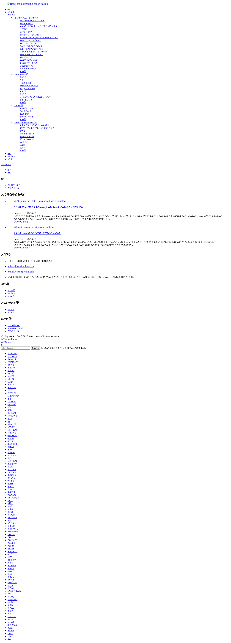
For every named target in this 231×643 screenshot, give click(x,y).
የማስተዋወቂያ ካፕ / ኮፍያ (32, 20)
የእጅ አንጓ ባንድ (27, 88)
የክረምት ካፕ (26, 57)
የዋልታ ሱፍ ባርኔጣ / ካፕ (31, 54)
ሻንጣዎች (18, 105)
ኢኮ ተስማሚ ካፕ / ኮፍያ (31, 48)
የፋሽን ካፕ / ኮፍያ (28, 63)
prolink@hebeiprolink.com (21, 271)
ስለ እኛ (11, 12)
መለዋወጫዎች (21, 74)
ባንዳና (23, 94)
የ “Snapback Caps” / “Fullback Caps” (39, 37)
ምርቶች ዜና (13, 187)
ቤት (9, 9)
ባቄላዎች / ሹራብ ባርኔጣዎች (33, 51)
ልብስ (22, 145)
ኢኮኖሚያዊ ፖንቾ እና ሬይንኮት (34, 125)
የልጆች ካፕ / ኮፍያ (28, 60)
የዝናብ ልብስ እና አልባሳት (25, 122)
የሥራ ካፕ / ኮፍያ (28, 68)
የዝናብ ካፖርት (27, 136)
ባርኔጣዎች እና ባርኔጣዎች (26, 17)
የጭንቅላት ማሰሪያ (29, 85)
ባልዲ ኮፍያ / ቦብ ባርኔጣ (31, 46)
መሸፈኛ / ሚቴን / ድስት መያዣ (35, 96)
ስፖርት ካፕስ (26, 31)
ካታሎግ (11, 156)
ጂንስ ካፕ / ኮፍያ (27, 65)
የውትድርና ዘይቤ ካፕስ (30, 34)
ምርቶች (11, 15)
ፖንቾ (22, 130)
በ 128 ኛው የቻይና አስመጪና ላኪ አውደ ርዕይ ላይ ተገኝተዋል (48, 207)
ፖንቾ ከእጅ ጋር (27, 133)
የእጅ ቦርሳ (24, 113)
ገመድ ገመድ (25, 111)
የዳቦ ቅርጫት (26, 99)
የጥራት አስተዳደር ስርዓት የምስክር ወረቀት (37, 233)
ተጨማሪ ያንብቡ (22, 221)
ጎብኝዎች (24, 29)
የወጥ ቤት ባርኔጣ (28, 43)
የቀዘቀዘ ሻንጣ (26, 116)
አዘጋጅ (23, 91)
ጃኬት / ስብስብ (27, 139)
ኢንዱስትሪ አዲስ (15, 328)
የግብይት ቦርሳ (26, 108)
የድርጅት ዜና (14, 185)
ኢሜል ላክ (6, 342)
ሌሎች (23, 71)
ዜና (9, 153)
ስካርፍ (23, 77)
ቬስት (22, 147)
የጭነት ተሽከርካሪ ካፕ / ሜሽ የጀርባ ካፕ (38, 26)
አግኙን (11, 159)
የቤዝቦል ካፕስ (26, 23)
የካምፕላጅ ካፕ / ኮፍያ (30, 40)
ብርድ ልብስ (25, 82)
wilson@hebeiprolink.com (21, 266)
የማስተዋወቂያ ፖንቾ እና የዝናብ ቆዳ (37, 128)
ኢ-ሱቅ (11, 296)
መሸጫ (23, 142)
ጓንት (22, 80)
